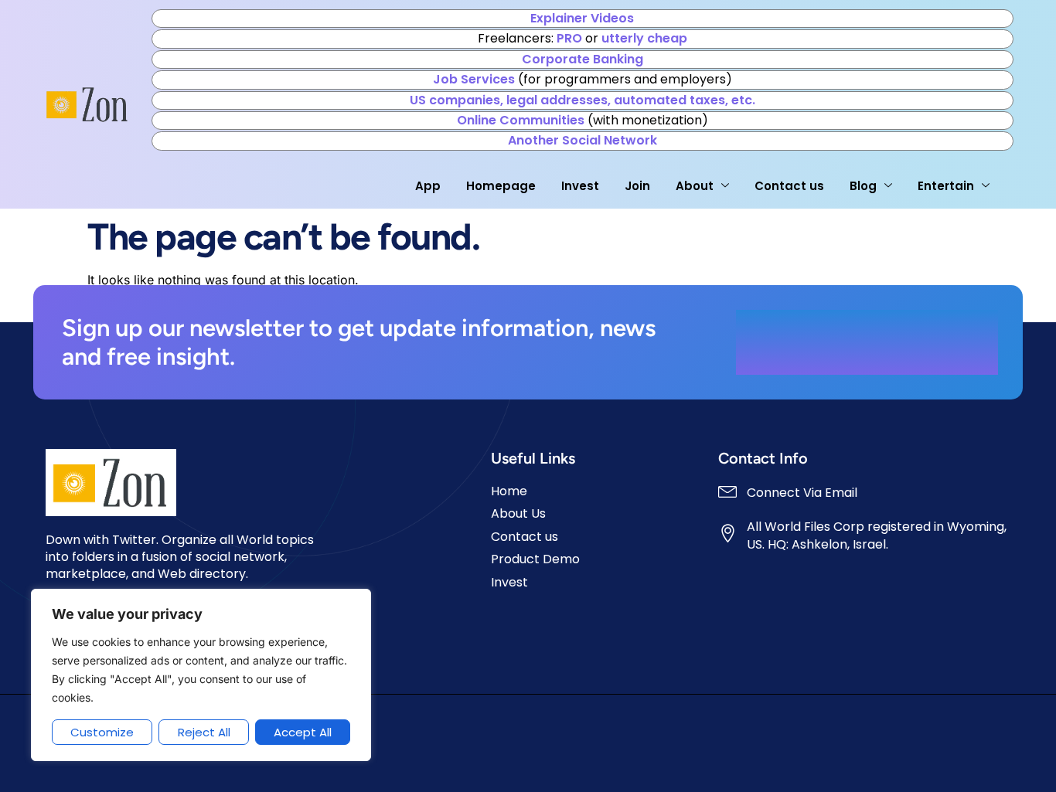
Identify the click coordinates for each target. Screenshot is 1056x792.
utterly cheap (644, 38)
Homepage (501, 186)
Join (637, 186)
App (428, 186)
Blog (863, 186)
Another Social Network (582, 140)
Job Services (474, 79)
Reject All (204, 732)
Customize (102, 732)
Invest (580, 186)
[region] (201, 675)
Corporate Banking (582, 59)
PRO (569, 38)
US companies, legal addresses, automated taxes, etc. (582, 100)
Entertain (946, 186)
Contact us (789, 186)
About (695, 186)
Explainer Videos (582, 18)
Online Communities (520, 120)
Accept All (303, 732)
